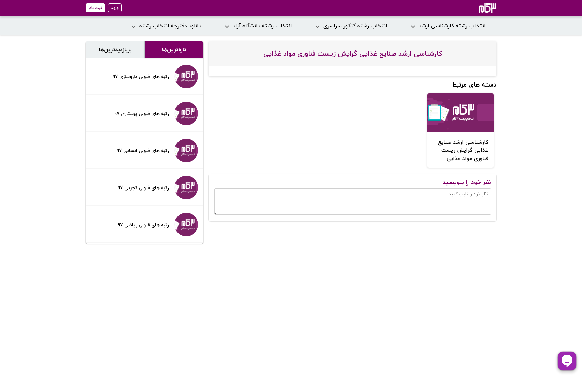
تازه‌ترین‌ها (174, 49)
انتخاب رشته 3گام (478, 8)
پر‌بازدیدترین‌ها (115, 49)
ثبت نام (95, 7)
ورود (115, 7)
